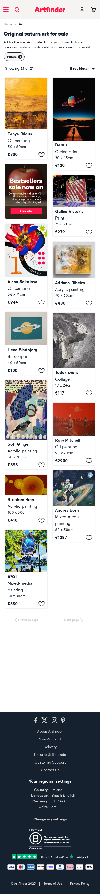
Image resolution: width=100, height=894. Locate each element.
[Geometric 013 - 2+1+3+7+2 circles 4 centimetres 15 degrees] (26, 500)
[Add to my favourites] (41, 154)
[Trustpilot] (50, 856)
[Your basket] (93, 10)
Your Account (50, 739)
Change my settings (50, 819)
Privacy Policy (79, 884)
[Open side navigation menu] (6, 9)
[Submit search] (17, 9)
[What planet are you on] (26, 343)
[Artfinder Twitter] (44, 720)
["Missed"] (74, 506)
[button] (82, 69)
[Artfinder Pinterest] (63, 720)
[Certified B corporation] (50, 839)
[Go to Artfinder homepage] (50, 9)
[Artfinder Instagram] (54, 720)
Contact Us (50, 770)
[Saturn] (74, 206)
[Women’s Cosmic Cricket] (74, 355)
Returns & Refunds (50, 754)
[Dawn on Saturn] (26, 118)
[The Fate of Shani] (26, 424)
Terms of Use (53, 884)
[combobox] (82, 69)
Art (21, 24)
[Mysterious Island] (26, 569)
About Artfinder (50, 731)
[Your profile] (82, 9)
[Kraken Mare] (74, 434)
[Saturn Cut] (74, 275)
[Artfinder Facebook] (35, 720)
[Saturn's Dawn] (74, 124)
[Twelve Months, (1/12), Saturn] (26, 265)
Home (8, 24)
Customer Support (50, 762)
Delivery (50, 747)
